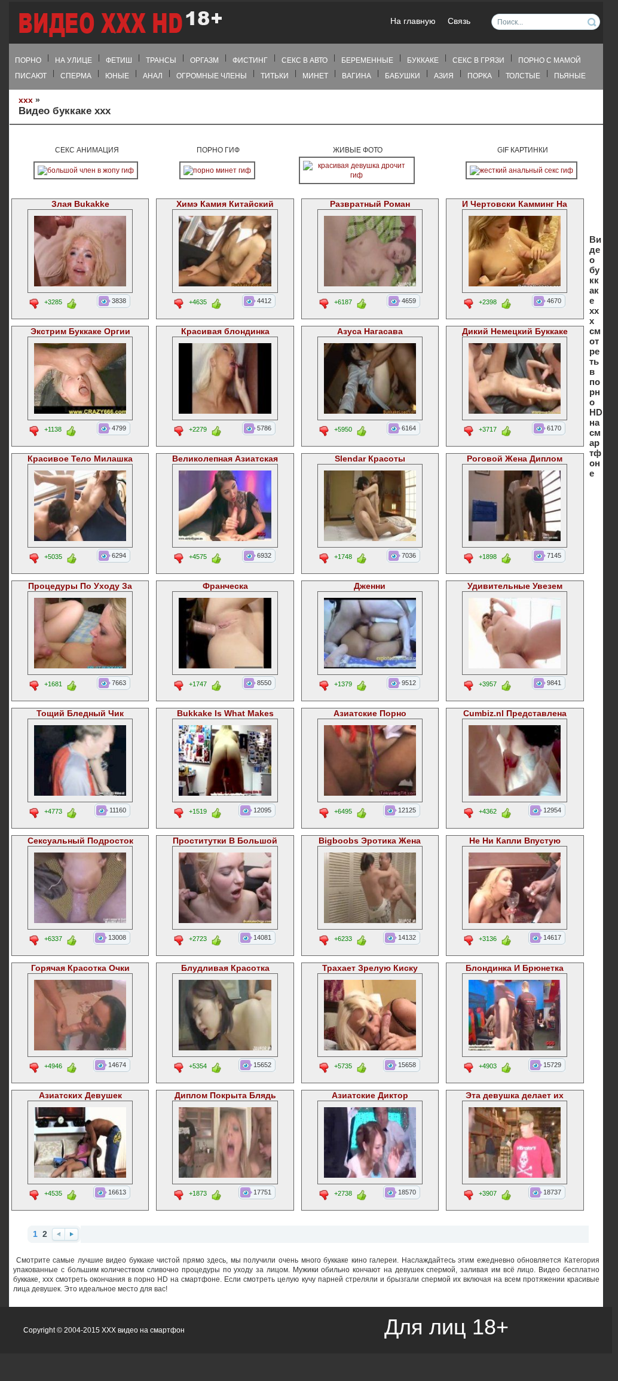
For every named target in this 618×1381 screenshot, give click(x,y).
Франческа (225, 586)
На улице (73, 60)
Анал (153, 76)
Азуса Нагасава (370, 331)
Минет (315, 76)
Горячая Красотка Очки (80, 968)
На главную (413, 21)
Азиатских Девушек (80, 1095)
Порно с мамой (549, 60)
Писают (31, 76)
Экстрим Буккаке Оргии (80, 331)
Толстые (523, 76)
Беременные (367, 60)
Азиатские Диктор (370, 1095)
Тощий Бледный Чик (80, 713)
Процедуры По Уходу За (80, 586)
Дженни (370, 586)
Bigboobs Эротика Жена (370, 840)
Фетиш (119, 60)
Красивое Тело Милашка (80, 458)
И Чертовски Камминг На (514, 204)
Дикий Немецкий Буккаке (515, 331)
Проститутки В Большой (225, 840)
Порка (479, 76)
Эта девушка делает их (515, 1095)
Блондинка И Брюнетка (515, 968)
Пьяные (570, 76)
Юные (117, 76)
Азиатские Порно (370, 713)
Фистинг (250, 60)
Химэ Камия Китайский (225, 204)
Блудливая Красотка (225, 968)
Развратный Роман (370, 204)
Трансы (161, 60)
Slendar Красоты (370, 458)
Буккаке (423, 60)
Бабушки (402, 76)
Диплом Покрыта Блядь (225, 1095)
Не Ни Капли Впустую (515, 840)
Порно (28, 60)
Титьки (275, 76)
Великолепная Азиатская (225, 458)
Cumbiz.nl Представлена (515, 713)
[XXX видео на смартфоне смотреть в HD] (119, 24)
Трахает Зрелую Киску (370, 968)
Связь (459, 21)
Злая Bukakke (80, 204)
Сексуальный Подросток (80, 840)
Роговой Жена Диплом (514, 458)
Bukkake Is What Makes (225, 713)
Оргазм (204, 60)
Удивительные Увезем (514, 586)
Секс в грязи (478, 60)
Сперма (75, 76)
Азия (444, 76)
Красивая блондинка (225, 331)
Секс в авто (305, 60)
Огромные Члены (211, 76)
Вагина (356, 76)
